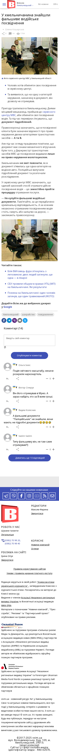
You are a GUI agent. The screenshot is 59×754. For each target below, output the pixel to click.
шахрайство (28, 314)
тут (18, 593)
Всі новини (43, 4)
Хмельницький (10, 314)
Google (7, 306)
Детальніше (7, 534)
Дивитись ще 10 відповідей (30, 457)
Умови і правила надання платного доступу (29, 573)
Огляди (35, 548)
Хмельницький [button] (24, 5)
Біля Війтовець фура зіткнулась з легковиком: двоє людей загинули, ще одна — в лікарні (30, 275)
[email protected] (29, 745)
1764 (20, 33)
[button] (4, 4)
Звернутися (7, 560)
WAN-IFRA (6, 605)
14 (11, 33)
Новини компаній (40, 544)
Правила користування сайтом (29, 568)
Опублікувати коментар (29, 355)
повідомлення (45, 314)
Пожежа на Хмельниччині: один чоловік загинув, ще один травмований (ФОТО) (31, 294)
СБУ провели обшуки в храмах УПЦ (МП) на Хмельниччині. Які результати (32, 285)
